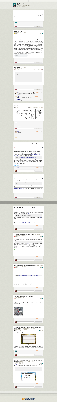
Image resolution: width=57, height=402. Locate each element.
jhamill (18, 131)
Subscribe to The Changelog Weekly (19, 188)
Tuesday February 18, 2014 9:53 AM (20, 266)
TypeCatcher (16, 364)
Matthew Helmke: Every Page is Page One (23, 296)
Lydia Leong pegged (25, 152)
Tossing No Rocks (18, 31)
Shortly (28, 243)
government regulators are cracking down (23, 270)
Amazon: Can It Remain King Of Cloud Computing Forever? (27, 157)
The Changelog (39, 222)
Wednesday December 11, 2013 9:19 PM (20, 329)
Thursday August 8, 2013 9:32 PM (19, 362)
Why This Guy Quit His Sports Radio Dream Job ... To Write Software (28, 275)
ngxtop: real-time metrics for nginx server (23, 175)
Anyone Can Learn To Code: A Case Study (23, 234)
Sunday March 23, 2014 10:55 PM (19, 209)
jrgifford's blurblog (22, 4)
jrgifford (18, 167)
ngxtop (15, 179)
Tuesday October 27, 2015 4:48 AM (20, 68)
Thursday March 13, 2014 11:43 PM (20, 235)
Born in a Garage (18, 11)
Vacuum (16, 105)
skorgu (18, 96)
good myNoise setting (19, 42)
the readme (23, 185)
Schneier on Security (17, 69)
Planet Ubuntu (17, 298)
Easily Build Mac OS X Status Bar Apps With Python (26, 207)
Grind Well (16, 33)
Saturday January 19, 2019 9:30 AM (20, 32)
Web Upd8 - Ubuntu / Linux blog (19, 330)
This (14, 71)
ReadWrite (16, 236)
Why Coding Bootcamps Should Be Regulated (24, 265)
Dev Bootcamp (16, 277)
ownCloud (15, 331)
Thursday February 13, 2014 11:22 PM (20, 297)
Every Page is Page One (30, 301)
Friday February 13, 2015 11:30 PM (20, 106)
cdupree (20, 99)
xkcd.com (16, 107)
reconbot (18, 92)
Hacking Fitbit (17, 67)
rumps (29, 213)
